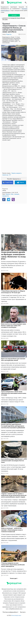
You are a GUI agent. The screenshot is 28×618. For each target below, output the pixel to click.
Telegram (21, 182)
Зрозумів (14, 15)
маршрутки (5, 196)
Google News (8, 182)
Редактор (8, 34)
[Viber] (13, 199)
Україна (8, 194)
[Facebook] (3, 199)
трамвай (16, 194)
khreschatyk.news (16, 615)
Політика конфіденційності (10, 612)
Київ (12, 194)
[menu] (2, 3)
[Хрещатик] (14, 2)
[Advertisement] (14, 156)
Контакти (22, 612)
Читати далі (13, 578)
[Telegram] (8, 199)
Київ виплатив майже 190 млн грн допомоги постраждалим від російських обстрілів (13, 18)
